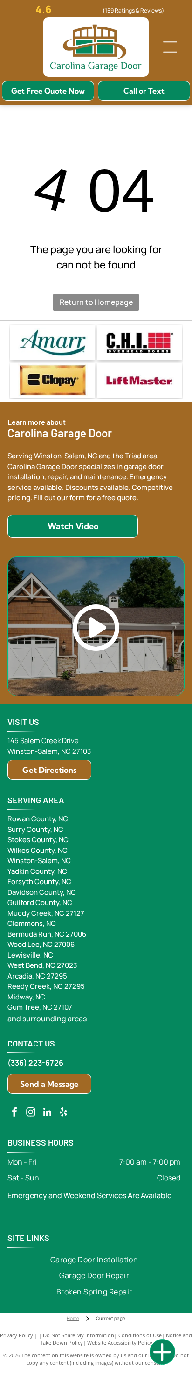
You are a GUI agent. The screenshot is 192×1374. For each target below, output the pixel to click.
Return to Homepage (96, 302)
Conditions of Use (140, 1335)
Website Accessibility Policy (119, 1342)
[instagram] (31, 1113)
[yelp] (63, 1113)
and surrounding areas (47, 1018)
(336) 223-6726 (35, 1063)
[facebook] (14, 1113)
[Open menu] (170, 47)
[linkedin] (47, 1113)
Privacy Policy (16, 1335)
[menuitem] (94, 1259)
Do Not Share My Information (78, 1335)
